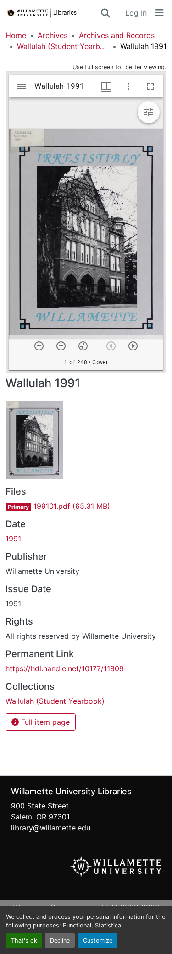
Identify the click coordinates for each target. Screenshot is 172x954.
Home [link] (16, 35)
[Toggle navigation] (159, 13)
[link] (86, 506)
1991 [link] (13, 538)
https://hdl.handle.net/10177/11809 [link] (65, 668)
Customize (97, 940)
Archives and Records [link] (117, 35)
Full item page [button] (44, 722)
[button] (53, 13)
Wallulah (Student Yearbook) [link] (63, 46)
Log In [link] (136, 12)
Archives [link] (52, 35)
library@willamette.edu (50, 827)
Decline (60, 940)
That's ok (24, 940)
